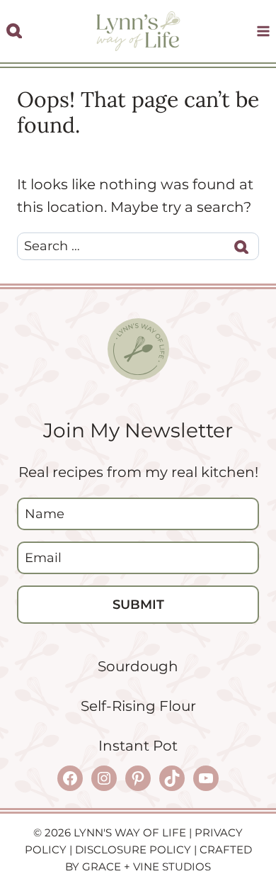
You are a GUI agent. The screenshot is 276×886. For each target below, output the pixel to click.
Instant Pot (138, 745)
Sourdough (138, 666)
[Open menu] (263, 32)
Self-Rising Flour (138, 705)
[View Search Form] (14, 31)
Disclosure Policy (133, 849)
